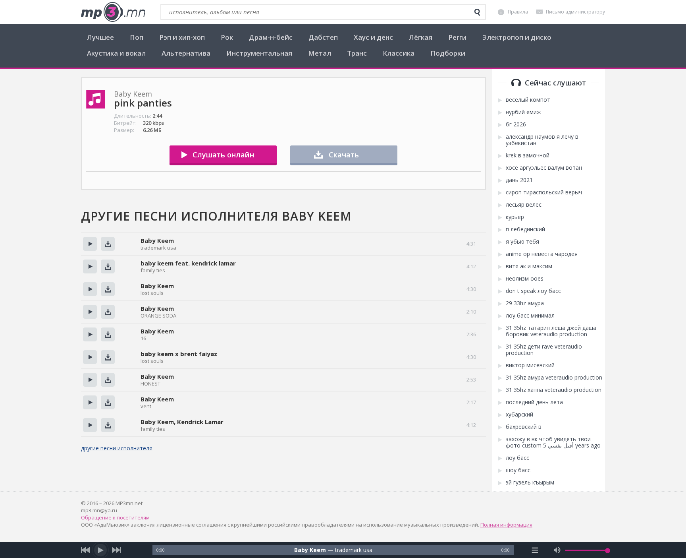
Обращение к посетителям (115, 517)
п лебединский (525, 229)
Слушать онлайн (223, 154)
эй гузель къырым (530, 482)
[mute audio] (557, 550)
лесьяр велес (523, 205)
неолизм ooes (524, 278)
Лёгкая (420, 37)
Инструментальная (259, 53)
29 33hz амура (525, 303)
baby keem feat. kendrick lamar (188, 263)
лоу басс (517, 458)
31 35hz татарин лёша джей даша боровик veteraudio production (551, 331)
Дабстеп (323, 37)
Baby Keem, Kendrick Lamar (182, 421)
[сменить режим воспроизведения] (534, 550)
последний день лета (534, 402)
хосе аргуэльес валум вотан (544, 168)
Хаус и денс (373, 37)
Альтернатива (186, 53)
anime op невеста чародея (542, 254)
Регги (457, 37)
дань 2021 (519, 180)
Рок (227, 37)
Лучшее (100, 37)
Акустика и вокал (116, 53)
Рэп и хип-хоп (182, 37)
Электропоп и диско (516, 37)
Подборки (447, 53)
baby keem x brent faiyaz (179, 353)
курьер (515, 217)
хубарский (519, 414)
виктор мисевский (530, 365)
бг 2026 (516, 124)
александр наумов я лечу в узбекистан (542, 140)
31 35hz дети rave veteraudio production (544, 349)
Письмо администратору (575, 11)
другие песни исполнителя (116, 448)
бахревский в (523, 427)
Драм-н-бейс (271, 37)
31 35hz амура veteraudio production (554, 377)
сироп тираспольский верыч (544, 192)
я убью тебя (522, 241)
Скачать (344, 154)
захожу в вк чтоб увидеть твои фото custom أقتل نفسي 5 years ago (553, 442)
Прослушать (90, 244)
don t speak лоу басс (533, 291)
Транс (357, 53)
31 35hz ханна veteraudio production (553, 390)
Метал (319, 53)
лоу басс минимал (530, 315)
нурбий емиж (523, 112)
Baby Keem (157, 240)
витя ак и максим (529, 266)
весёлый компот (528, 100)
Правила (518, 11)
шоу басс (518, 470)
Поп (136, 37)
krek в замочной (527, 155)
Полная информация (506, 524)
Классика (398, 53)
